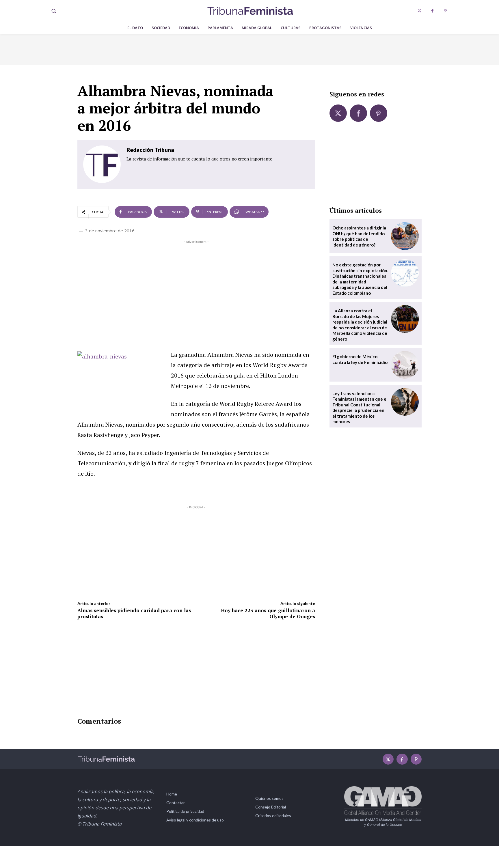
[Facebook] (432, 11)
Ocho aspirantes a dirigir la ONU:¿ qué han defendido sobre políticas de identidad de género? (359, 236)
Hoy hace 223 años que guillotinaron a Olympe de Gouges (268, 613)
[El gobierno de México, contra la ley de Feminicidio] (405, 365)
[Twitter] (419, 11)
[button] (53, 11)
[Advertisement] (196, 285)
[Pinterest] (445, 11)
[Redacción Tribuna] (102, 164)
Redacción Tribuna (150, 149)
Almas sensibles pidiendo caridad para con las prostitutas (134, 613)
